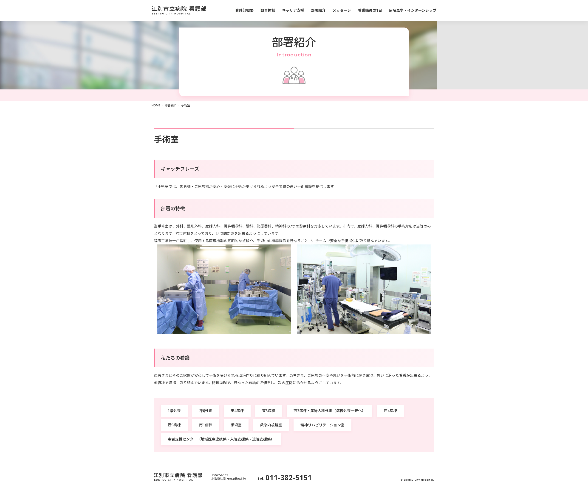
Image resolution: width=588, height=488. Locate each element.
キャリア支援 (293, 10)
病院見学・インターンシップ (412, 10)
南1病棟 (205, 424)
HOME (156, 105)
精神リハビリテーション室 (322, 424)
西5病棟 (174, 424)
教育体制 (267, 10)
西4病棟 (390, 410)
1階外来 (174, 410)
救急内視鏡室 (271, 424)
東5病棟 (268, 410)
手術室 (236, 424)
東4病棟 (237, 410)
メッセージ (342, 10)
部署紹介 (318, 10)
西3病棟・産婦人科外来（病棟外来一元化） (329, 410)
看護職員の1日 (370, 10)
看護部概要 (244, 10)
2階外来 (205, 410)
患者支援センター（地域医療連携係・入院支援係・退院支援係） (221, 439)
